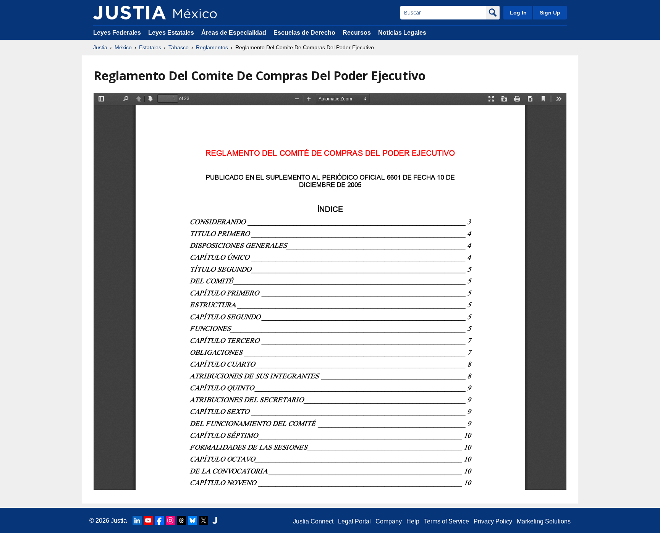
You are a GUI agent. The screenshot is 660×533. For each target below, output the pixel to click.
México (123, 47)
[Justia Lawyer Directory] (214, 520)
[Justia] (129, 12)
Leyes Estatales (171, 32)
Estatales (150, 47)
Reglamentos (212, 47)
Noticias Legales (402, 32)
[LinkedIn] (137, 520)
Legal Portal (354, 521)
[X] (203, 520)
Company (388, 521)
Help (412, 521)
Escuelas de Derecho (304, 32)
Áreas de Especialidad (233, 32)
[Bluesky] (192, 520)
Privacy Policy (493, 521)
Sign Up (550, 13)
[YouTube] (148, 520)
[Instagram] (170, 520)
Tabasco (178, 47)
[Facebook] (159, 520)
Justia (100, 47)
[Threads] (181, 520)
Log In (518, 13)
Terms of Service (446, 521)
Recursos (357, 32)
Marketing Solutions (544, 521)
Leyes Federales (117, 32)
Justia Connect (313, 521)
